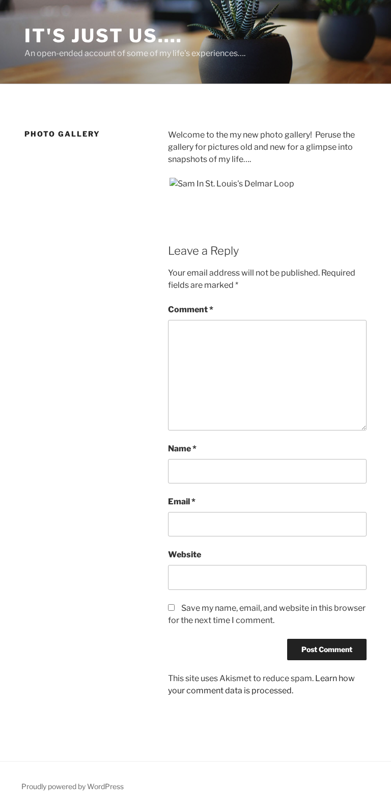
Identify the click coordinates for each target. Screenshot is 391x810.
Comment (190, 309)
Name (182, 448)
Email (182, 501)
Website (184, 554)
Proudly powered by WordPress (72, 786)
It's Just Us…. (103, 35)
